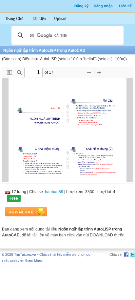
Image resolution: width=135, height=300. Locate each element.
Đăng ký (81, 6)
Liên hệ (125, 6)
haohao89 (54, 192)
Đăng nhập (103, 6)
